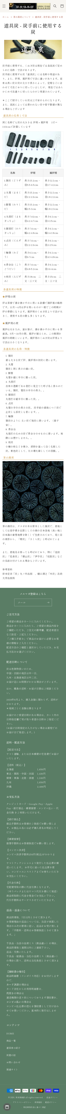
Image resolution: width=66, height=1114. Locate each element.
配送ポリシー (50, 1102)
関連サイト (12, 1069)
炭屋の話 (11, 1055)
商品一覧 (11, 1040)
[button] (4, 6)
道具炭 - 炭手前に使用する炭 (49, 16)
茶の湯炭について (22, 16)
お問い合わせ (13, 1062)
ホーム (5, 16)
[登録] (48, 602)
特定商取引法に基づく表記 (34, 1107)
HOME (10, 1033)
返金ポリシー (52, 1097)
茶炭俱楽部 (20, 1097)
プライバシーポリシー (22, 1102)
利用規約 (38, 1102)
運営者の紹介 (13, 1047)
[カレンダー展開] (7, 1107)
